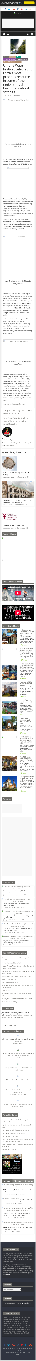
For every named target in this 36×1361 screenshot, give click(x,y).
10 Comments (17, 1231)
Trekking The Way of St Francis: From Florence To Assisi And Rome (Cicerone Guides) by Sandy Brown (18, 1055)
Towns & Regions (9, 62)
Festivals (12, 57)
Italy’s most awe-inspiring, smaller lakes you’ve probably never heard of (16, 942)
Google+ (28, 443)
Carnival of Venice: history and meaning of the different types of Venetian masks (18, 1214)
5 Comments (20, 1203)
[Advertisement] (18, 23)
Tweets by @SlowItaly (9, 1025)
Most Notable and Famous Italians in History (16, 976)
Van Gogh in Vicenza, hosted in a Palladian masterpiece (17, 501)
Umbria (18, 62)
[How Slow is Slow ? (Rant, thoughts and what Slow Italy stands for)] (17, 924)
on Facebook (9, 445)
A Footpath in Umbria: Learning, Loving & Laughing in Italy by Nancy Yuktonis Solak (18, 1092)
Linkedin (4, 1017)
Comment (30, 1181)
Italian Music (6, 990)
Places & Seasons (22, 59)
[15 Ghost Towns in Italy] (11, 1198)
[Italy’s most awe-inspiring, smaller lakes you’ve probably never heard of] (17, 936)
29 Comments (21, 1194)
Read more (6, 1274)
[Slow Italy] (4, 34)
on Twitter (12, 443)
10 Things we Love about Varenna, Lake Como (17, 999)
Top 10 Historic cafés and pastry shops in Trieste (26, 758)
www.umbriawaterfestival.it (15, 404)
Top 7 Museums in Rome (10, 1136)
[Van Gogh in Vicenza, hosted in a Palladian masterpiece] (18, 482)
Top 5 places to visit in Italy (10, 982)
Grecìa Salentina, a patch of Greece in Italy (18, 473)
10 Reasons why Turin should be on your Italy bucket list (27, 632)
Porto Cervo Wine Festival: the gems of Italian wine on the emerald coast (16, 421)
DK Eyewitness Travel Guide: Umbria (18, 1080)
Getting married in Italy (9, 979)
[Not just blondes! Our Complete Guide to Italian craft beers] (17, 886)
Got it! (29, 2)
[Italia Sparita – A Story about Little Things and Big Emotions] (17, 911)
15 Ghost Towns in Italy (9, 1002)
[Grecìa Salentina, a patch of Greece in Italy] (9, 457)
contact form (26, 1303)
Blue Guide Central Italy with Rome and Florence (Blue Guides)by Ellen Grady (18, 1041)
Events (6, 57)
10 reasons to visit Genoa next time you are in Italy (26, 650)
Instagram (20, 443)
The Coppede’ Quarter (9, 1149)
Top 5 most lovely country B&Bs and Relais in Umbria (18, 411)
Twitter (19, 1015)
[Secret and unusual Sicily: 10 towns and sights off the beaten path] (18, 1221)
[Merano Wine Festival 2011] (9, 510)
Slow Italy (17, 95)
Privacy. (18, 1354)
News (18, 57)
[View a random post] (32, 34)
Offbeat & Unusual (9, 59)
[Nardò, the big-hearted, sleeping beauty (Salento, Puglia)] (17, 899)
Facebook (13, 1015)
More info (20, 3)
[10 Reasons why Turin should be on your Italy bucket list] (18, 1184)
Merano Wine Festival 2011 (14, 526)
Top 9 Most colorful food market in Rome (15, 1130)
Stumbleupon (27, 1015)
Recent (18, 1181)
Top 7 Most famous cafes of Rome (13, 1133)
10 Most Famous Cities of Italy (12, 963)
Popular (8, 1181)
